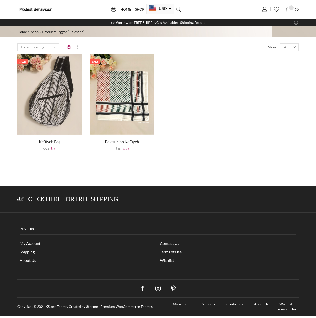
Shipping (27, 251)
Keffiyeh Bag (49, 141)
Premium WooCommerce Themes (126, 306)
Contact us (234, 304)
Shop (139, 9)
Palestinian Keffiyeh (122, 141)
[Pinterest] (173, 288)
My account (182, 304)
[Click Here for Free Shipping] (20, 199)
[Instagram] (158, 288)
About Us (28, 260)
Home (125, 9)
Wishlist (167, 260)
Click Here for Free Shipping (73, 198)
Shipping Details (192, 22)
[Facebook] (142, 288)
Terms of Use (171, 251)
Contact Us (169, 243)
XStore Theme (56, 306)
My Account (30, 243)
